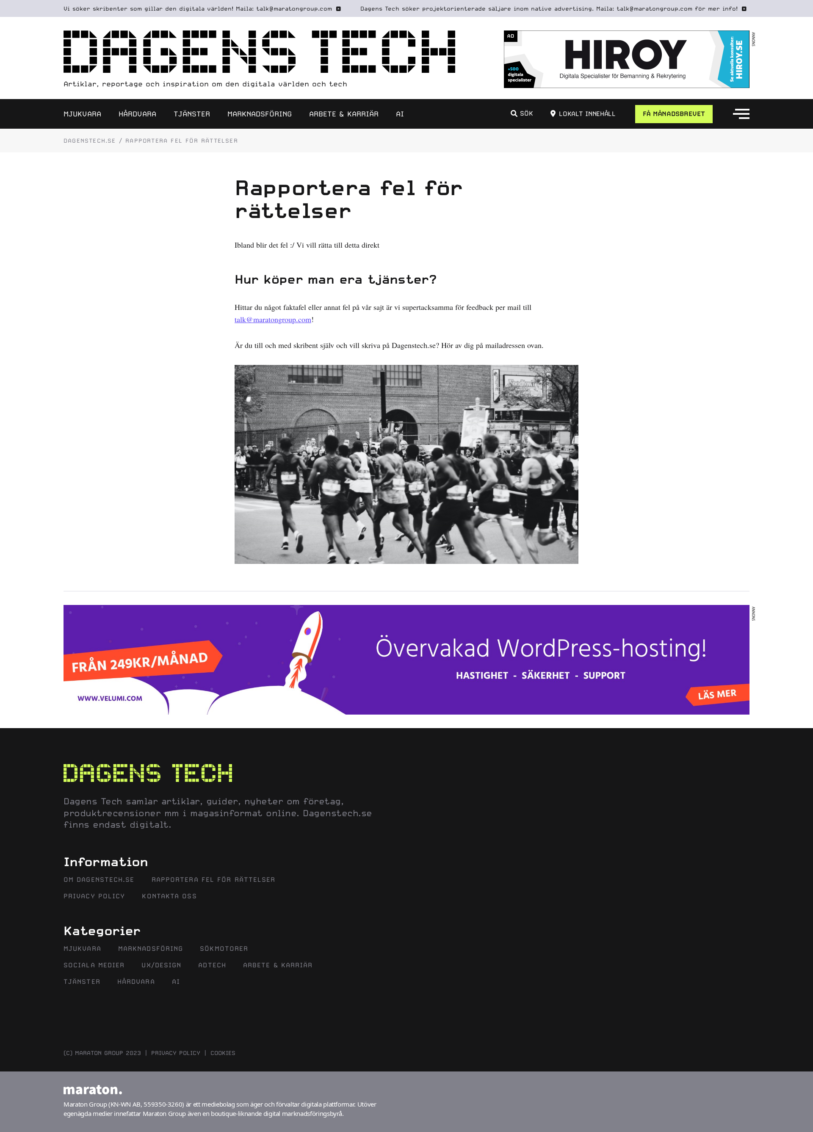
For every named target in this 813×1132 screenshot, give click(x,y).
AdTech (212, 965)
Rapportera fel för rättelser (214, 880)
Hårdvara (137, 114)
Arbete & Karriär (344, 114)
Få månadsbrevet (674, 114)
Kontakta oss (169, 896)
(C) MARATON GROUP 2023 (102, 1052)
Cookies (222, 1052)
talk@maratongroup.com (273, 319)
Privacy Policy (94, 896)
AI (400, 114)
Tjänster (192, 114)
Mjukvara (82, 114)
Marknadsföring (259, 114)
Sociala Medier (94, 965)
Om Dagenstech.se (99, 880)
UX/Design (161, 965)
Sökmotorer (224, 949)
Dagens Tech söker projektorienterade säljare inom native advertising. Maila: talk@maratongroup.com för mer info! (549, 8)
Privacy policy (175, 1052)
